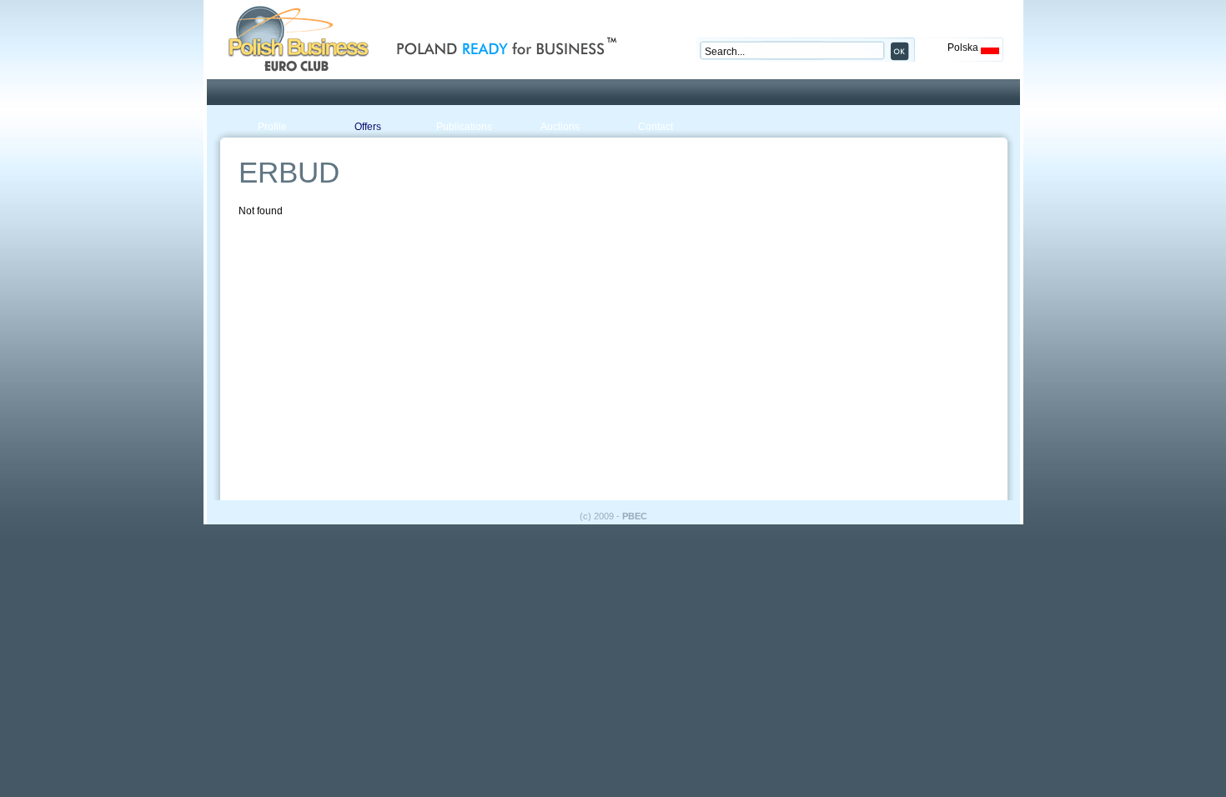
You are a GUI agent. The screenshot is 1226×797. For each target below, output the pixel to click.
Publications (464, 127)
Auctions (560, 127)
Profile (272, 127)
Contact (655, 127)
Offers (367, 127)
